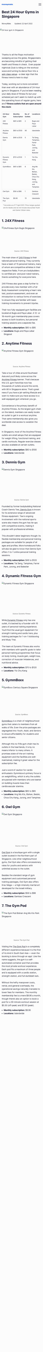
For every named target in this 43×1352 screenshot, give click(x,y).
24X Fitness (24, 257)
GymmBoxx (7, 721)
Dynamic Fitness (15, 620)
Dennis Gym (26, 509)
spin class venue (9, 74)
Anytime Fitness (9, 379)
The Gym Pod (19, 946)
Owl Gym (6, 852)
